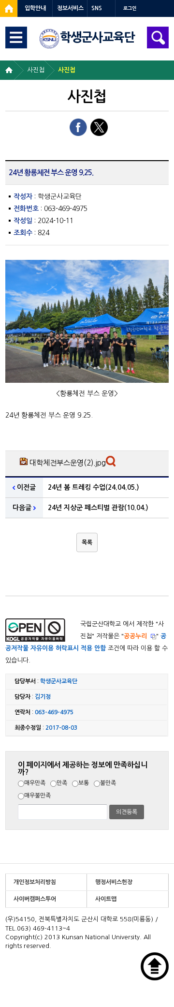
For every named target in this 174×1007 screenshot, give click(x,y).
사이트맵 (105, 899)
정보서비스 (70, 8)
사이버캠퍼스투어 (35, 899)
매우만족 (34, 783)
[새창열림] (8, 8)
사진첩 (35, 70)
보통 (83, 783)
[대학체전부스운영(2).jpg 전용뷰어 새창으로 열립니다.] (112, 463)
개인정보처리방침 (35, 882)
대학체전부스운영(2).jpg (67, 462)
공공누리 (135, 636)
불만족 (108, 783)
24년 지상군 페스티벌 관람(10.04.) (98, 507)
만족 (62, 783)
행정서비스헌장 (113, 882)
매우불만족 (37, 795)
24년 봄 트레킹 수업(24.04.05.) (93, 487)
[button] (87, 542)
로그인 (129, 8)
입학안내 (35, 8)
